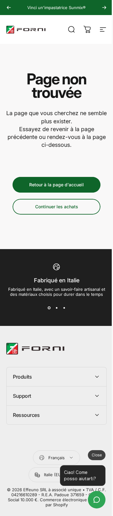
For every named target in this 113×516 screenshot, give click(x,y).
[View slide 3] (64, 308)
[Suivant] (104, 7)
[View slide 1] (49, 308)
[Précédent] (9, 7)
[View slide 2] (56, 308)
